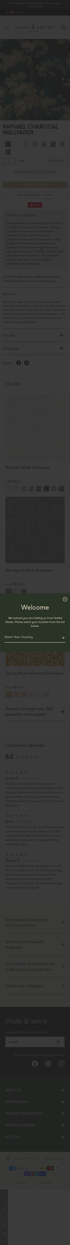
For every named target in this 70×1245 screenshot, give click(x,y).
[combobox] (35, 637)
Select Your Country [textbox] (18, 637)
